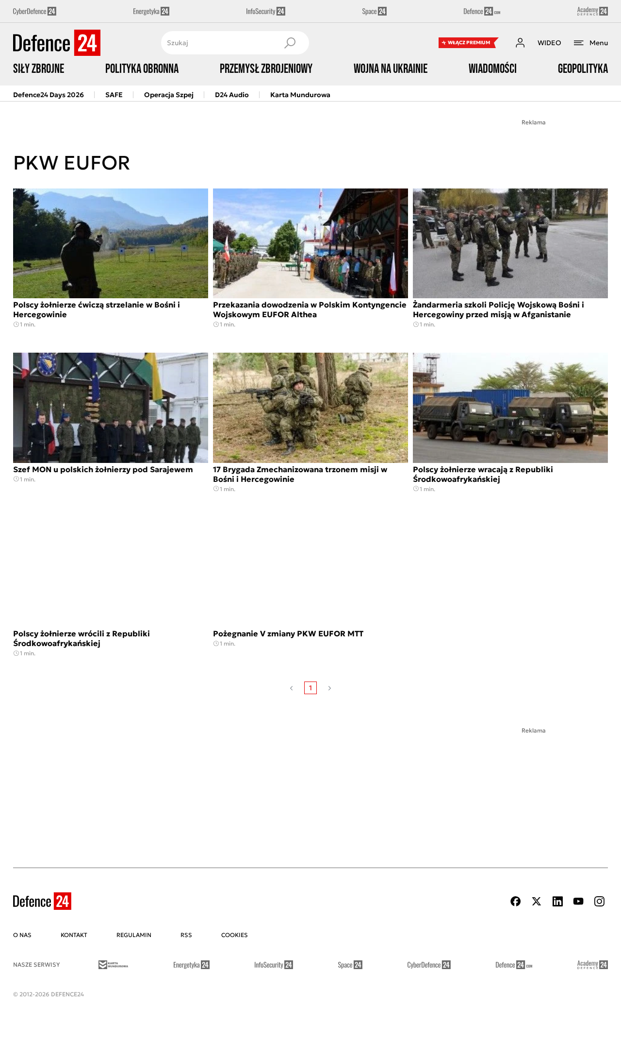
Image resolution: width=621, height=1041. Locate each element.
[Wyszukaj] (289, 42)
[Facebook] (515, 901)
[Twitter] (536, 901)
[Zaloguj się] (520, 43)
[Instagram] (599, 901)
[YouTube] (578, 901)
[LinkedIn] (557, 901)
